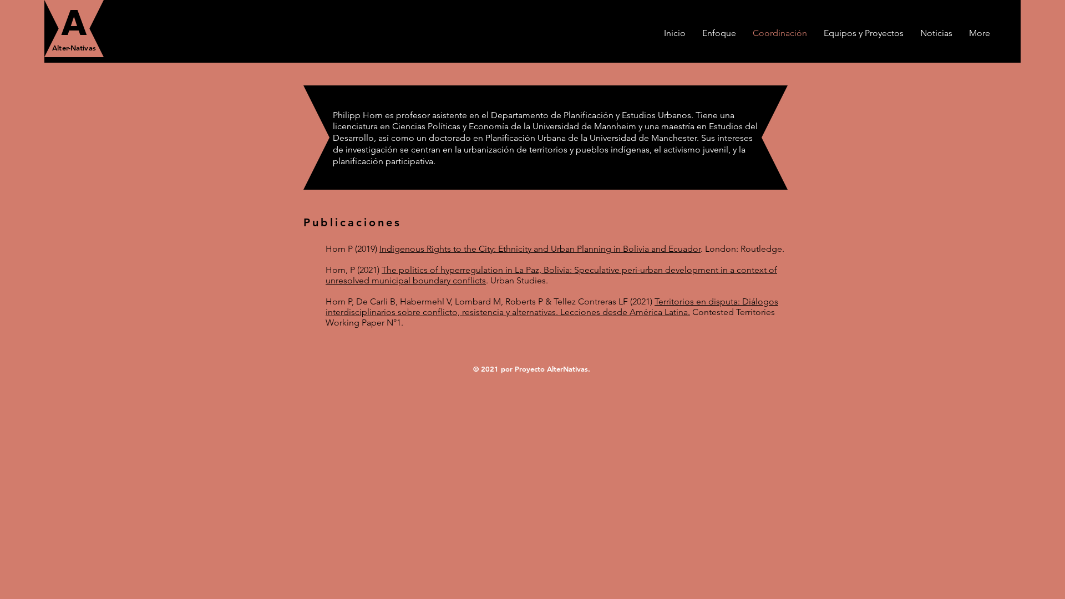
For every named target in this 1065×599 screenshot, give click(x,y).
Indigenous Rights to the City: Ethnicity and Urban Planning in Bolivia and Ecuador (540, 248)
